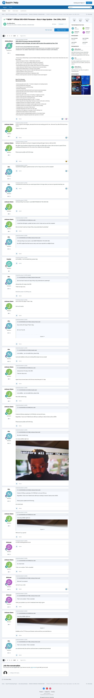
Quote (20, 118)
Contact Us (47, 691)
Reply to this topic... (15, 672)
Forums (4, 10)
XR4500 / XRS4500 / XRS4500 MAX (26, 24)
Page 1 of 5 (22, 35)
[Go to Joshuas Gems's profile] (9, 129)
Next (14, 35)
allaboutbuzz (12, 23)
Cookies (53, 691)
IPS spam (42, 697)
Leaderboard (23, 10)
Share (54, 24)
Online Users (15, 10)
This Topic (85, 7)
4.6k (10, 554)
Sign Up (89, 2)
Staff (9, 10)
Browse (5, 7)
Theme (41, 691)
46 (9, 136)
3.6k (10, 178)
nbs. (9, 167)
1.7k (9, 53)
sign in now (33, 667)
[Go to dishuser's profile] (9, 547)
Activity (10, 7)
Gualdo (9, 259)
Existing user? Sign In (79, 2)
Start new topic (48, 29)
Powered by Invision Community (47, 694)
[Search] (90, 7)
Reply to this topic (61, 29)
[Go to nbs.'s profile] (9, 172)
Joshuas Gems (8, 124)
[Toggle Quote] (17, 220)
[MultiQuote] (17, 119)
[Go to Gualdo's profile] (9, 264)
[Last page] (18, 36)
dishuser (8, 542)
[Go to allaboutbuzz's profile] (4, 24)
